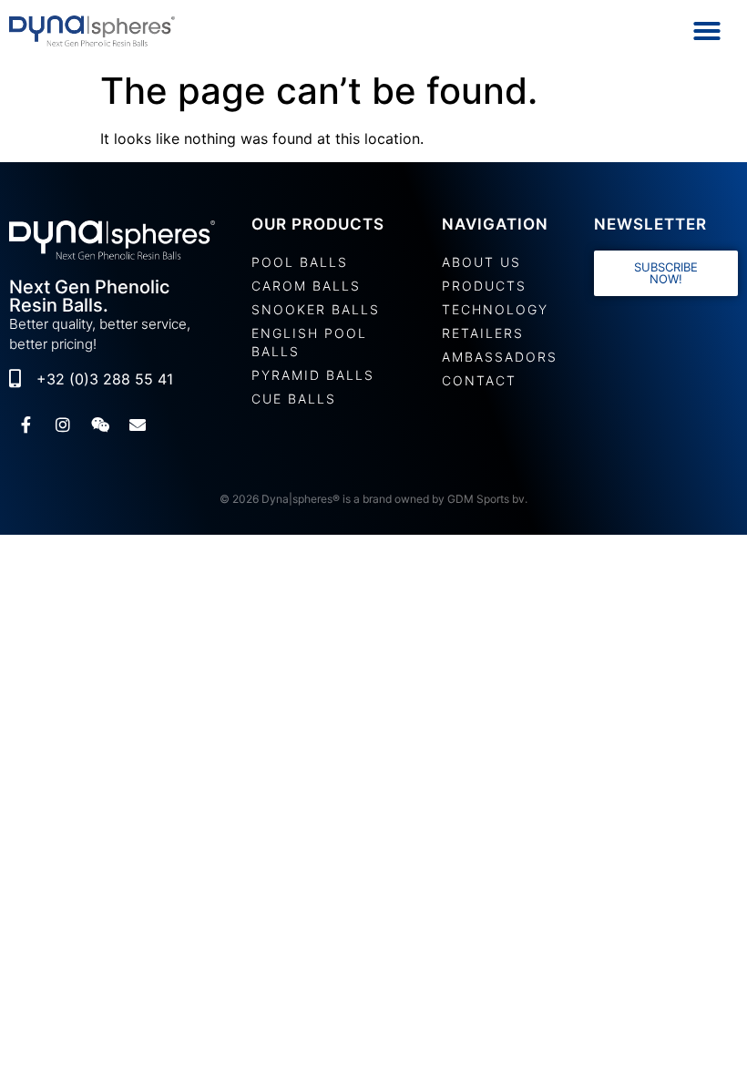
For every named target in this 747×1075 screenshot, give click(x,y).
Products (484, 285)
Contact (479, 380)
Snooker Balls (315, 309)
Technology (495, 309)
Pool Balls (299, 262)
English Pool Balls (309, 342)
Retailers (483, 333)
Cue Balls (293, 398)
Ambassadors (500, 356)
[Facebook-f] (25, 424)
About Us (481, 262)
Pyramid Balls (312, 375)
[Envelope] (137, 424)
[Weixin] (100, 424)
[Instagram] (62, 424)
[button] (707, 31)
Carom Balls (306, 285)
